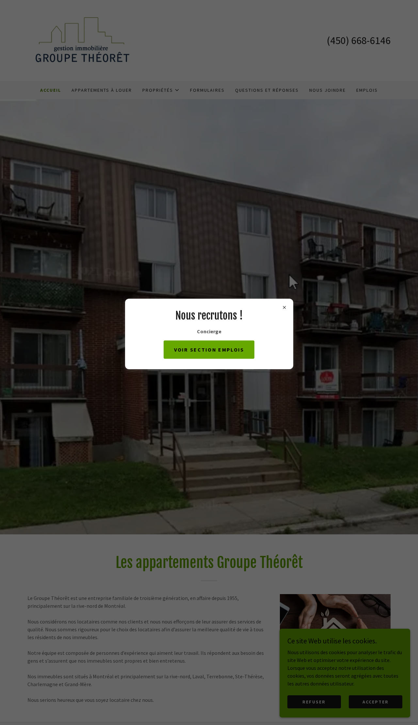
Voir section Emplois (209, 349)
